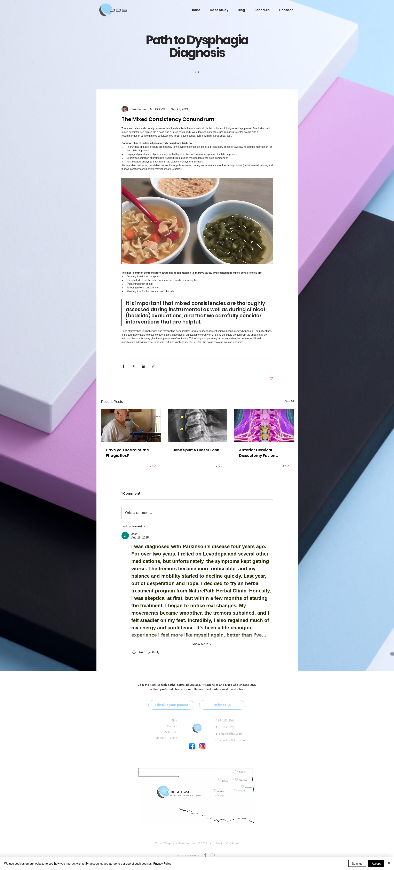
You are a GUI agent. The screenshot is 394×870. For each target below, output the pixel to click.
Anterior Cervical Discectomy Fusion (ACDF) (257, 452)
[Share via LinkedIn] (143, 366)
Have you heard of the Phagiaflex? (127, 452)
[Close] (389, 863)
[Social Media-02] (192, 747)
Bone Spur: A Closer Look (196, 450)
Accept (376, 863)
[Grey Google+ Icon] (212, 854)
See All (289, 401)
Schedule (171, 732)
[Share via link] (154, 366)
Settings (357, 863)
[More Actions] (270, 535)
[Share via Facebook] (123, 366)
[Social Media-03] (203, 747)
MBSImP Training (166, 738)
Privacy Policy (162, 863)
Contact (172, 726)
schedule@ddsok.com (233, 740)
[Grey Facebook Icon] (205, 854)
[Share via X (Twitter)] (133, 366)
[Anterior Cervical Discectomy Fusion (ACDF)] (264, 425)
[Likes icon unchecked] (134, 652)
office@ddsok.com (231, 733)
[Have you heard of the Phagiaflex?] (131, 425)
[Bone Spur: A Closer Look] (197, 425)
